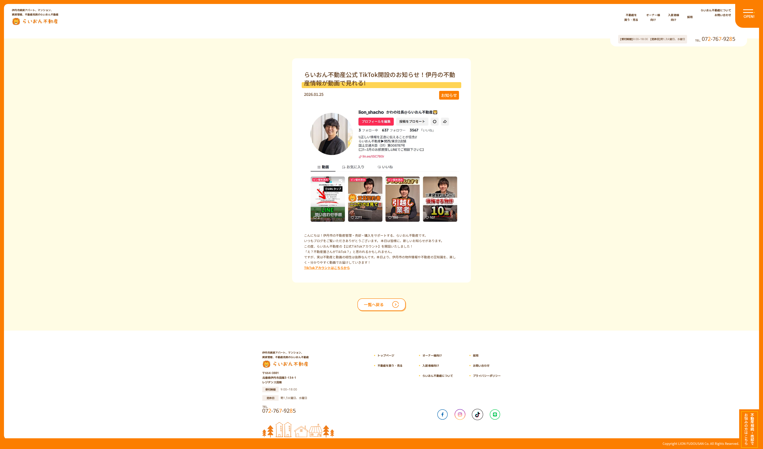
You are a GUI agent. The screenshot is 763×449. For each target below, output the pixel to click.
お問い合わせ (723, 15)
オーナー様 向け (653, 17)
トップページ (383, 355)
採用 (690, 17)
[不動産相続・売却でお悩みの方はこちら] (749, 429)
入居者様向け (427, 365)
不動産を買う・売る (387, 365)
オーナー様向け (429, 355)
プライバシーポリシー (484, 375)
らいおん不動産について (716, 10)
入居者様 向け (673, 17)
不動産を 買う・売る (631, 17)
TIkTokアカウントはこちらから (327, 267)
